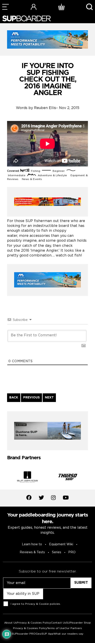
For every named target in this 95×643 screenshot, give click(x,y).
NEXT (49, 397)
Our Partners (73, 628)
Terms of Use (56, 628)
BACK (13, 397)
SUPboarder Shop (78, 623)
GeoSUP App (44, 634)
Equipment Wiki (61, 544)
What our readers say (68, 634)
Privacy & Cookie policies (42, 604)
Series (56, 552)
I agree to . (36, 604)
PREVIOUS (31, 397)
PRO (72, 552)
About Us (10, 623)
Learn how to (32, 544)
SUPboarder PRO (24, 634)
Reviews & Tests (32, 552)
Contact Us (58, 623)
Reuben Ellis (45, 108)
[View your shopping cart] (61, 6)
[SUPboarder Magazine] (26, 18)
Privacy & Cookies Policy (34, 623)
